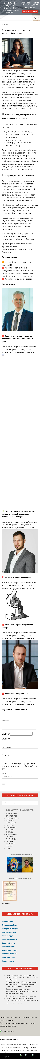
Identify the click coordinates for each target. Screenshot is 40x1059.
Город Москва (7, 921)
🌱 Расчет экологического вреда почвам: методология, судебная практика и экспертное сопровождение (18, 514)
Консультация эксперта (20, 968)
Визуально (4, 720)
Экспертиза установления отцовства (24, 996)
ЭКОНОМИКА (5, 24)
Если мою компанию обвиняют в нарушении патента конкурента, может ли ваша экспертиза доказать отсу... (21, 991)
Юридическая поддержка (20, 795)
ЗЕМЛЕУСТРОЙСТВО (12, 818)
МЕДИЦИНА (10, 825)
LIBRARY (8, 848)
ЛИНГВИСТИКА (10, 839)
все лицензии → (7, 903)
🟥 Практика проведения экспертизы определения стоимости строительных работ (17, 339)
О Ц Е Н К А (9, 841)
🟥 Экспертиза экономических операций (17, 279)
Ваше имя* (6, 739)
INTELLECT (9, 846)
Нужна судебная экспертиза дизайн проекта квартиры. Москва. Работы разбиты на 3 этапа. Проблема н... (22, 977)
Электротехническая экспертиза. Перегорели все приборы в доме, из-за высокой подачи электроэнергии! (22, 1000)
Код (7, 720)
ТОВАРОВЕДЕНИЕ (11, 834)
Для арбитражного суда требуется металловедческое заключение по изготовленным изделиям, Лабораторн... (21, 984)
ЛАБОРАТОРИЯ (10, 844)
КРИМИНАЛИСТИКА (12, 814)
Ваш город (6, 755)
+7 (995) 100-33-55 (30, 5)
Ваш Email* (6, 734)
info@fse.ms (30, 7)
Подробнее (4, 1053)
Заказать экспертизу (30, 12)
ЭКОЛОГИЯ (9, 832)
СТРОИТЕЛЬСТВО (11, 816)
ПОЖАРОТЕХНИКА (11, 827)
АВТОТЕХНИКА (10, 830)
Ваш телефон (6, 747)
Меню (36, 18)
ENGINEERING (10, 821)
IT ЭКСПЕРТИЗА (11, 823)
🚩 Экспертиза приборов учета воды (16, 577)
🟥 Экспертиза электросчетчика (15, 693)
